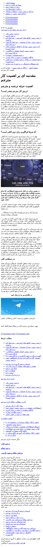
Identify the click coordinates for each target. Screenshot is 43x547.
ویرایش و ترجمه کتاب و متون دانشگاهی (20, 528)
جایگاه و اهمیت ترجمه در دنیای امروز (19, 57)
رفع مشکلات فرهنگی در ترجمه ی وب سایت (22, 64)
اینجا (10, 326)
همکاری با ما (10, 371)
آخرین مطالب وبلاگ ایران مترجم (13, 402)
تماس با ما (9, 373)
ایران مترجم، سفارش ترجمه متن (13, 30)
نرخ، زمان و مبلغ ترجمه (14, 517)
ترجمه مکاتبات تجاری (14, 412)
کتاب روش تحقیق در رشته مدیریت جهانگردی (23, 429)
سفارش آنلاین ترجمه (13, 5)
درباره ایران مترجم (13, 375)
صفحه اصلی (10, 3)
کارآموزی (9, 535)
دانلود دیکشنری (6, 418)
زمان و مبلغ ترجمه (13, 7)
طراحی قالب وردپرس (16, 543)
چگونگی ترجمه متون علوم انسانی (18, 533)
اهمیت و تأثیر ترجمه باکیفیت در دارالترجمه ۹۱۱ (23, 356)
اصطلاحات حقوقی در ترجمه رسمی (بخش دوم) (23, 408)
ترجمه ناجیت (10, 36)
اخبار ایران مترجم (7, 379)
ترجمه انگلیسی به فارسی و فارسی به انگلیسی (23, 530)
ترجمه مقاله (5, 448)
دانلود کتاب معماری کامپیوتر (16, 431)
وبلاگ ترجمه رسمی (19, 68)
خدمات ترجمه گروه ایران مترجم (18, 364)
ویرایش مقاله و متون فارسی (12, 453)
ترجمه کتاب (5, 444)
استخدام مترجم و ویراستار (15, 524)
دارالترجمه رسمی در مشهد (16, 14)
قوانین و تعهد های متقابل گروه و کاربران (21, 366)
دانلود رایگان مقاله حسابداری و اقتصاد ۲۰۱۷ (22, 422)
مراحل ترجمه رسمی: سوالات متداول (19, 11)
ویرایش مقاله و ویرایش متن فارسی (19, 520)
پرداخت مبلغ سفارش (14, 9)
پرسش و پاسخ (11, 526)
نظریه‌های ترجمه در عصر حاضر (17, 414)
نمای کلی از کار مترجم (14, 406)
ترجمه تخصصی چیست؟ (15, 55)
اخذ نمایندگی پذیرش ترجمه (16, 522)
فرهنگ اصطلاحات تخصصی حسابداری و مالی (22, 427)
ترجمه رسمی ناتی (12, 34)
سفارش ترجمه (11, 368)
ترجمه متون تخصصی (13, 425)
